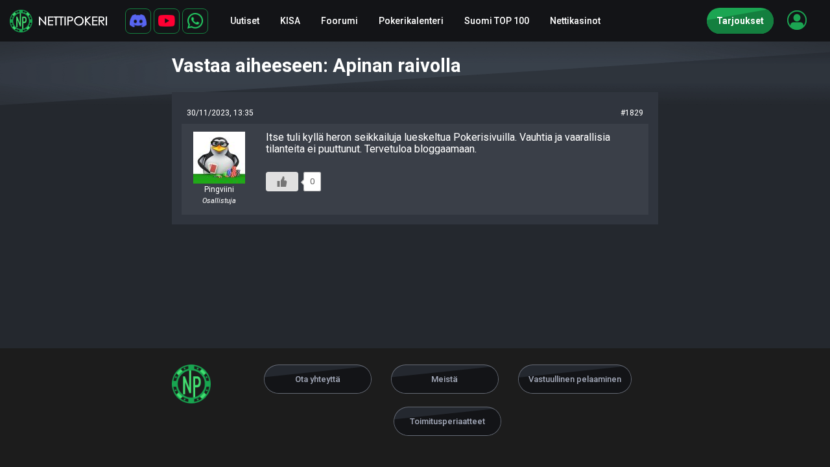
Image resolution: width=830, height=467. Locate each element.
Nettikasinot (575, 21)
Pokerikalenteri (411, 21)
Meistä (444, 379)
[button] (796, 20)
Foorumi (339, 21)
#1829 (632, 112)
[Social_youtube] (167, 21)
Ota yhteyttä (317, 379)
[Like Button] (282, 181)
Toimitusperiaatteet (447, 421)
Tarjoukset (740, 21)
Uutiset (244, 21)
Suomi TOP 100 (496, 21)
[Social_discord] (138, 21)
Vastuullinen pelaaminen (574, 379)
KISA (290, 21)
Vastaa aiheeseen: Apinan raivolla (316, 65)
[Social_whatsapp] (195, 21)
